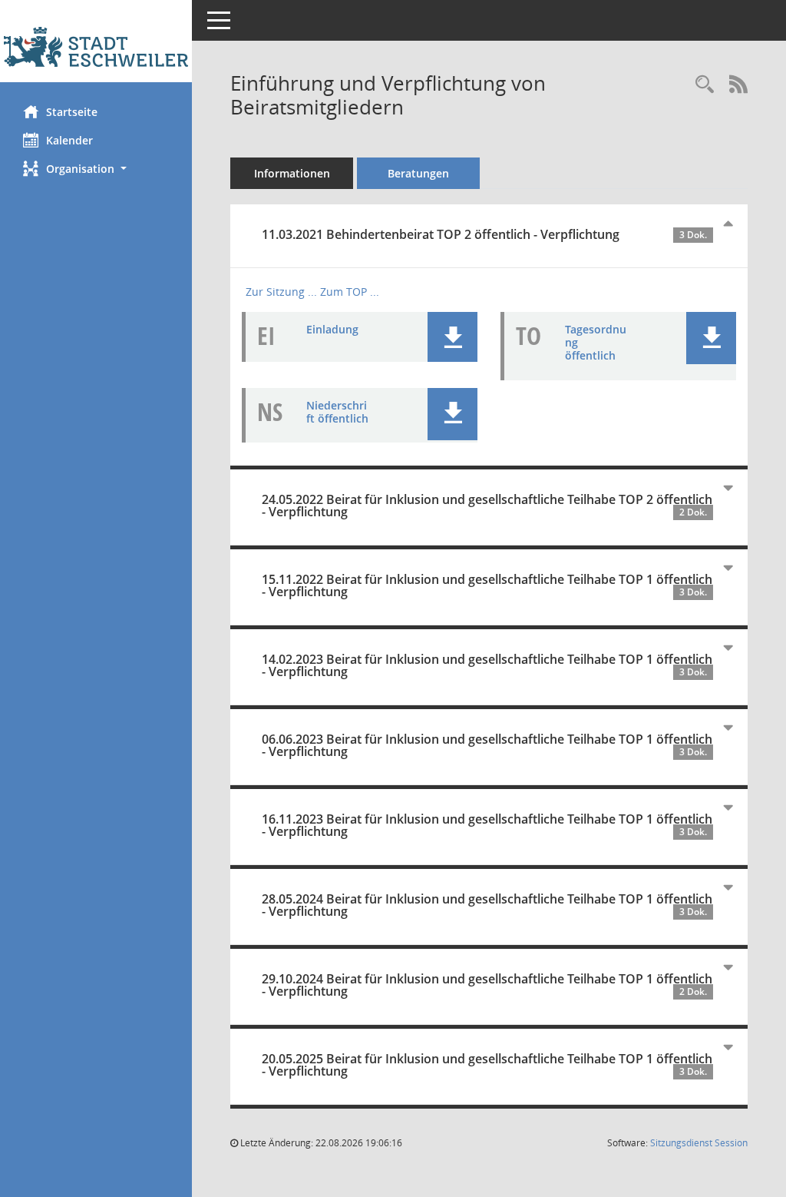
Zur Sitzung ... (281, 291)
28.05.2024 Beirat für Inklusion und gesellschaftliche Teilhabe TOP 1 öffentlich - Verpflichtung (487, 905)
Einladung (332, 329)
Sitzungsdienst (699, 1142)
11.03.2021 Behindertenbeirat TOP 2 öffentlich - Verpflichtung (484, 234)
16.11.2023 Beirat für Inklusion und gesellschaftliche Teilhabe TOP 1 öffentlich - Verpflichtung (487, 825)
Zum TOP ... (349, 291)
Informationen (292, 173)
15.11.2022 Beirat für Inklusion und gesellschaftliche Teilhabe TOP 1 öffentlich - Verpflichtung (487, 585)
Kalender (69, 140)
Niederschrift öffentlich (337, 412)
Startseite (71, 111)
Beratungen (418, 173)
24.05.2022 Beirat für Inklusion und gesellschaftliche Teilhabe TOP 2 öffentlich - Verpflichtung (487, 505)
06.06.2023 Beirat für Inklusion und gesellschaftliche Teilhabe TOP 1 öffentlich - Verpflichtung (487, 745)
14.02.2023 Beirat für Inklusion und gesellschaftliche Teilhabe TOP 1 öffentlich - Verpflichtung (487, 665)
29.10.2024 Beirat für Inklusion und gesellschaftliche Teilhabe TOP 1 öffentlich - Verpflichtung (487, 985)
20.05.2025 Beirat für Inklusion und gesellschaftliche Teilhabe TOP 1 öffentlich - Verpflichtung (487, 1064)
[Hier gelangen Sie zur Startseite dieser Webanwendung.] (96, 47)
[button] (96, 168)
